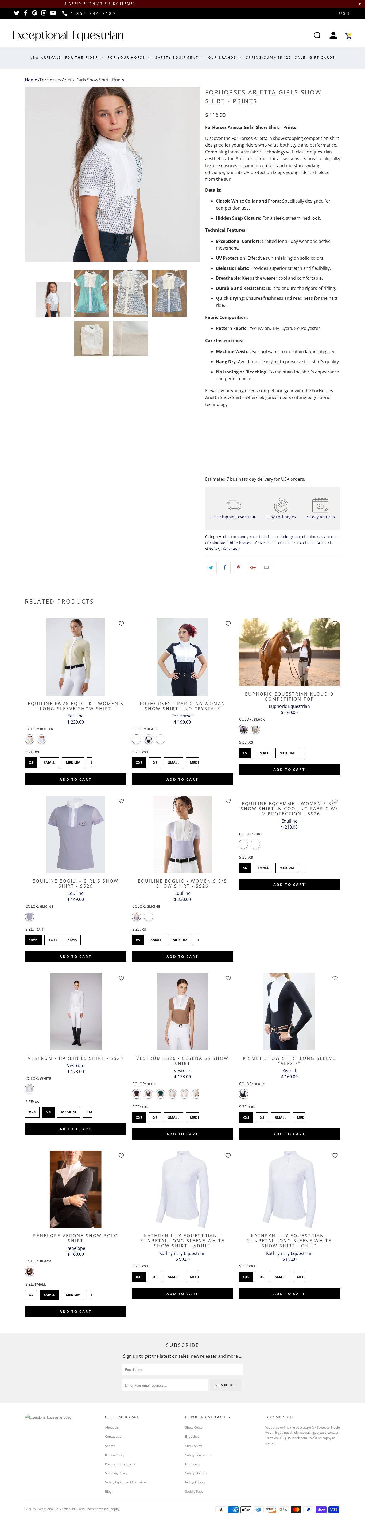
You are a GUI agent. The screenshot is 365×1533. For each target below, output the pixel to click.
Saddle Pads (194, 1491)
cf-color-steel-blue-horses (228, 542)
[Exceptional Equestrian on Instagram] (44, 14)
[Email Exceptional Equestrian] (53, 14)
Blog (108, 1491)
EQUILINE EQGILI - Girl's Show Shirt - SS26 (75, 834)
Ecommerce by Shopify (102, 1509)
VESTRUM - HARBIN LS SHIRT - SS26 (75, 1011)
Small (49, 761)
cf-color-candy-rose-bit (243, 536)
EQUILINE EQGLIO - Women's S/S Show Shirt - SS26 (182, 834)
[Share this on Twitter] (211, 568)
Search (110, 1446)
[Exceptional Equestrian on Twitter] (16, 14)
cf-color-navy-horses (320, 536)
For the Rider (82, 57)
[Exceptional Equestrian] (68, 36)
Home (31, 80)
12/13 (53, 938)
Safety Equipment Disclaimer (126, 1482)
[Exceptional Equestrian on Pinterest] (35, 14)
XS (31, 761)
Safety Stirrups (196, 1473)
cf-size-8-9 (230, 548)
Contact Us (113, 1436)
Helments (192, 1464)
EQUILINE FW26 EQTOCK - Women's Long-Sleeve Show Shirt (75, 657)
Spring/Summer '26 (268, 57)
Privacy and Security (120, 1464)
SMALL (280, 1116)
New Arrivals (45, 57)
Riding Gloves (195, 1482)
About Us (112, 1427)
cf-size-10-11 (264, 542)
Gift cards (322, 57)
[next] (190, 174)
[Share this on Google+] (252, 568)
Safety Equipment (177, 57)
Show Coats (194, 1427)
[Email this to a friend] (266, 568)
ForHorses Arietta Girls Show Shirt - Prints (82, 80)
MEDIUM (304, 1116)
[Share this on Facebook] (225, 568)
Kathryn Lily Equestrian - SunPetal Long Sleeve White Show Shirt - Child (289, 1189)
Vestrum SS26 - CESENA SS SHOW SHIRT (182, 1011)
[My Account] (333, 36)
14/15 (72, 938)
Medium (73, 761)
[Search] (317, 36)
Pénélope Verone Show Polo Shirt (75, 1189)
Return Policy (114, 1455)
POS (75, 1509)
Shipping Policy (116, 1473)
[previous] (34, 174)
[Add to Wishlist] (121, 623)
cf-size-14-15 (314, 542)
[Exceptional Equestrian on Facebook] (25, 14)
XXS (139, 761)
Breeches (192, 1436)
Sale (300, 57)
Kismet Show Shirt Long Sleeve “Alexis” (289, 1011)
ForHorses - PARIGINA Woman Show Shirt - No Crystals (182, 657)
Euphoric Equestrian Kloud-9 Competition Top (289, 652)
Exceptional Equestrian (54, 1509)
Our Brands (223, 57)
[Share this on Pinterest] (238, 568)
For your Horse (127, 57)
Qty (208, 419)
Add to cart (76, 779)
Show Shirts (194, 1446)
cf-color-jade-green (283, 536)
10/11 (33, 938)
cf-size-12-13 (289, 542)
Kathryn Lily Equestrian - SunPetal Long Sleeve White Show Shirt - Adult (182, 1189)
